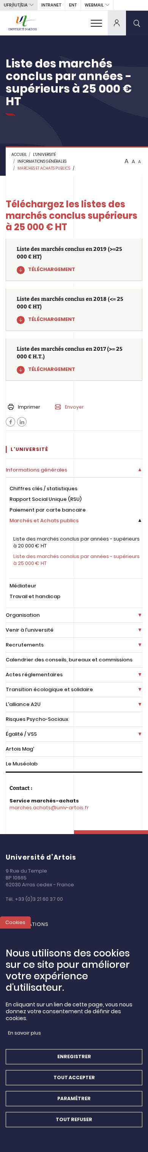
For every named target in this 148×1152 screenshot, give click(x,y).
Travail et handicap (34, 596)
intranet (51, 5)
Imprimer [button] (29, 407)
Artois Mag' (20, 748)
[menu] (96, 23)
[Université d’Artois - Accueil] (23, 23)
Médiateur (22, 585)
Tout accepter (74, 1077)
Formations (31, 924)
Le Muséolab (22, 763)
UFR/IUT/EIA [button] (16, 5)
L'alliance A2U (23, 704)
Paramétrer (74, 1098)
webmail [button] (94, 5)
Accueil (19, 154)
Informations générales (41, 161)
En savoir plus (24, 1032)
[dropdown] (117, 23)
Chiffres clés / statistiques (43, 488)
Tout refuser (74, 1119)
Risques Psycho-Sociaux (37, 719)
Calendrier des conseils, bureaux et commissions (69, 659)
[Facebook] (10, 422)
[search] (137, 23)
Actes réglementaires (34, 674)
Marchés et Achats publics (44, 520)
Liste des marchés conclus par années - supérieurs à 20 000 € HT (76, 542)
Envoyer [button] (74, 407)
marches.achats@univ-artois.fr (49, 807)
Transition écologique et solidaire (49, 689)
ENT (73, 5)
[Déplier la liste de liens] (139, 470)
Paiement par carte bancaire (47, 509)
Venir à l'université (30, 630)
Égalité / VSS (21, 734)
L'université (44, 154)
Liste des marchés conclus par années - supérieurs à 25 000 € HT (76, 560)
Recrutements (25, 644)
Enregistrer (74, 1056)
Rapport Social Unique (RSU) (45, 499)
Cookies (15, 922)
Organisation (23, 615)
